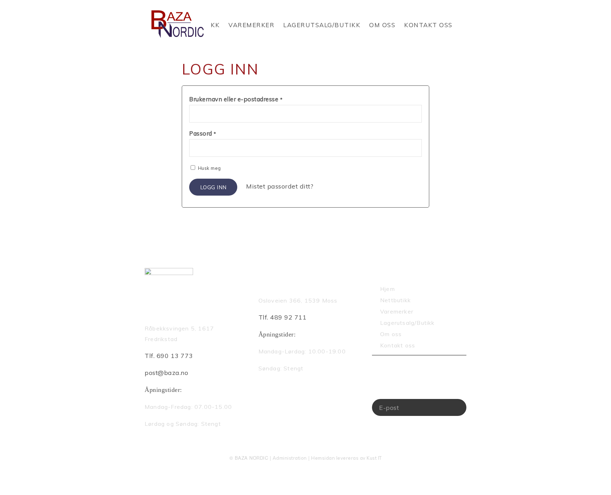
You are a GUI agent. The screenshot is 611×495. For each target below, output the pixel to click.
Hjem (387, 288)
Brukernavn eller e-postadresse (236, 99)
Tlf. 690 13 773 (169, 356)
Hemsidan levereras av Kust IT (346, 458)
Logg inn (213, 187)
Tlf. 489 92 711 (282, 317)
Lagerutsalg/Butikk (321, 25)
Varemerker (251, 25)
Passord (202, 133)
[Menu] (464, 44)
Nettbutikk (395, 300)
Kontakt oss (428, 25)
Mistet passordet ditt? (279, 186)
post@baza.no (166, 373)
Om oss (382, 25)
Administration (290, 458)
